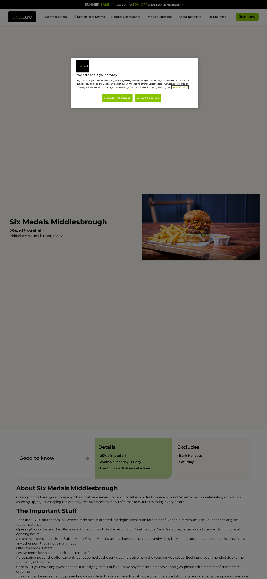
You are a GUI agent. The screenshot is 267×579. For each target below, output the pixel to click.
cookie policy (180, 87)
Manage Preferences (117, 97)
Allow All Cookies (148, 97)
